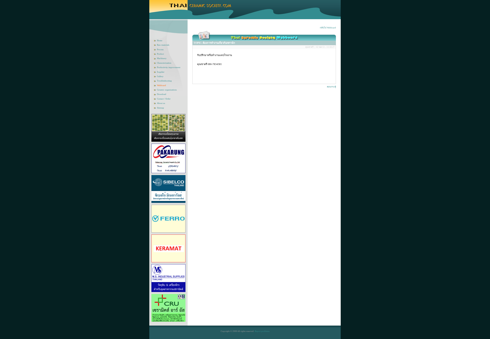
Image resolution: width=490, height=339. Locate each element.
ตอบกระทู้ (331, 87)
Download (161, 94)
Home (159, 40)
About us (161, 103)
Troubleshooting (164, 81)
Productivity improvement (168, 67)
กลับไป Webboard (328, 27)
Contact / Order (164, 99)
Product (160, 54)
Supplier (160, 72)
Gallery (160, 76)
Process (160, 49)
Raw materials (163, 45)
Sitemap (160, 108)
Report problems (262, 331)
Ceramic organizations (167, 90)
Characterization (164, 63)
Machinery (162, 58)
